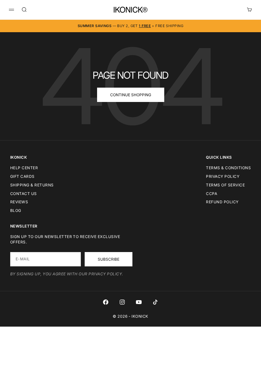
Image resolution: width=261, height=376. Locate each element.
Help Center (24, 167)
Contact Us (23, 193)
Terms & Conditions (228, 167)
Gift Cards (22, 176)
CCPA (211, 193)
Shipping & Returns (32, 185)
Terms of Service (225, 185)
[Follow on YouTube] (139, 302)
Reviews (19, 201)
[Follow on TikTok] (155, 302)
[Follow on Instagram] (122, 302)
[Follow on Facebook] (105, 302)
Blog (15, 210)
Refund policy (222, 201)
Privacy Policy (222, 176)
